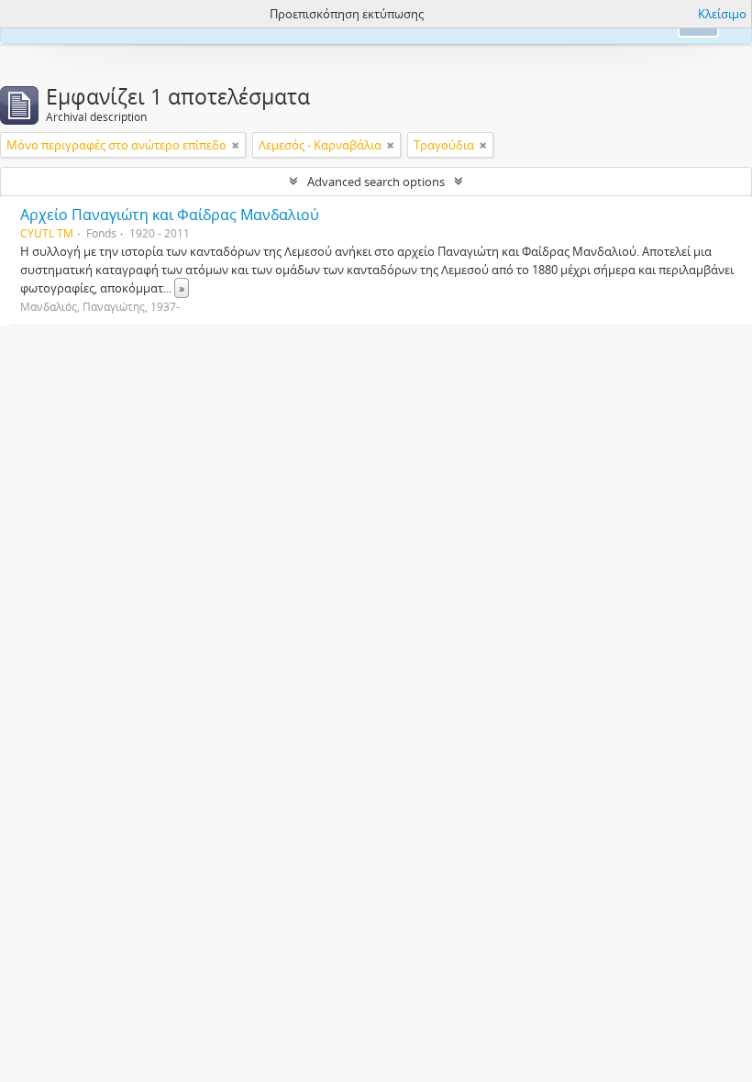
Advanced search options (376, 181)
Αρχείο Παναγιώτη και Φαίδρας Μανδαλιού (169, 214)
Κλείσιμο (722, 14)
